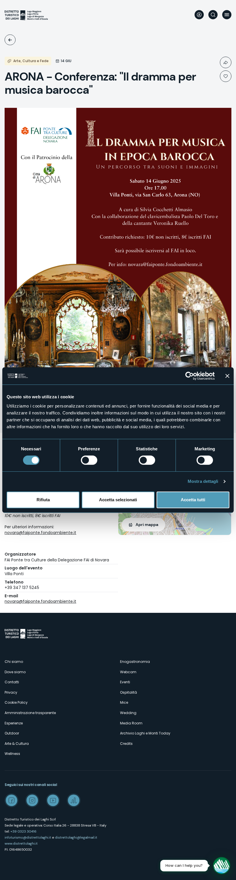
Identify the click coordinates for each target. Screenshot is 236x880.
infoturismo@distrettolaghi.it (28, 837)
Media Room (131, 723)
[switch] (89, 460)
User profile (199, 14)
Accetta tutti (193, 499)
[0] (225, 76)
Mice (124, 702)
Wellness (12, 753)
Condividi (225, 62)
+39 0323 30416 (23, 831)
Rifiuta (43, 499)
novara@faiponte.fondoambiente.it (40, 532)
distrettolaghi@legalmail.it (76, 837)
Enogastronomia (135, 661)
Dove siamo (15, 671)
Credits (126, 743)
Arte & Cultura (17, 743)
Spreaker (74, 800)
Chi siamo (14, 661)
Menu (226, 14)
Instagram (32, 800)
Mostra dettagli (203, 481)
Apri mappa (147, 524)
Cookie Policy (16, 702)
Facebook (11, 800)
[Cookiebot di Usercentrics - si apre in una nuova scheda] (189, 376)
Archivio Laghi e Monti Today (145, 733)
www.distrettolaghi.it (21, 843)
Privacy (11, 692)
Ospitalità (128, 692)
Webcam (128, 671)
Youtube (53, 800)
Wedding (128, 712)
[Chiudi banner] (227, 376)
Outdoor (12, 733)
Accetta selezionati (118, 499)
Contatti (12, 682)
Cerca (213, 14)
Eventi (10, 40)
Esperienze (14, 723)
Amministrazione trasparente (30, 712)
